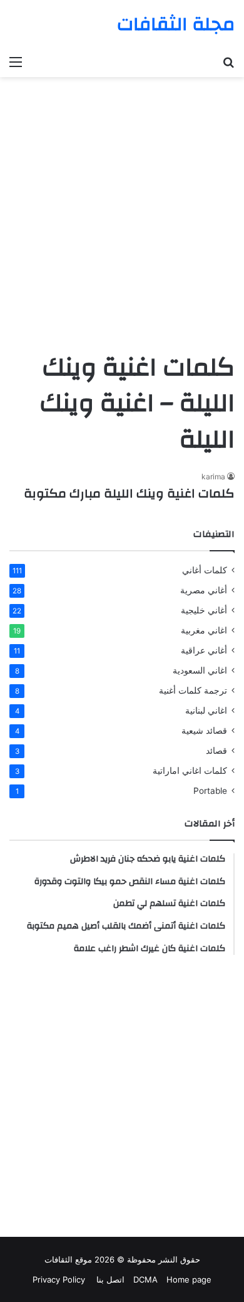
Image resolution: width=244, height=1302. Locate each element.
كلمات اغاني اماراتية (190, 771)
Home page (188, 1279)
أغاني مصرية (203, 590)
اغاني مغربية (204, 630)
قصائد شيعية (204, 731)
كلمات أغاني (204, 570)
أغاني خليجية (204, 610)
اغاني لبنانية (206, 711)
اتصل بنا (109, 1279)
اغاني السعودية (200, 670)
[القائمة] (15, 61)
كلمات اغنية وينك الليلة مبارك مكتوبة (129, 493)
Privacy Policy (59, 1279)
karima (213, 476)
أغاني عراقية (204, 650)
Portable (210, 791)
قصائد (216, 751)
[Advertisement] (122, 218)
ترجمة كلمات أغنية (193, 690)
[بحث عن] (228, 61)
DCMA (145, 1279)
